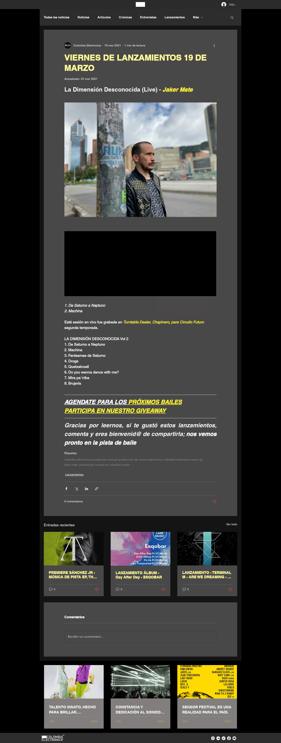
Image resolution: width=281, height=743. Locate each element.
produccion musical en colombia (100, 464)
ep (201, 459)
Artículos (104, 17)
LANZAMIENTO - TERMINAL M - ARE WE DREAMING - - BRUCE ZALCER (206, 574)
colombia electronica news (181, 459)
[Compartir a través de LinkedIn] (86, 489)
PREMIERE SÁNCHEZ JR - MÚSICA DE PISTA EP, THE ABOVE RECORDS (72, 574)
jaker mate (71, 464)
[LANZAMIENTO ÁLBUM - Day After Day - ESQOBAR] (141, 549)
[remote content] (140, 264)
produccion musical (104, 459)
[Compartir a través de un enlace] (97, 489)
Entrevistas (148, 17)
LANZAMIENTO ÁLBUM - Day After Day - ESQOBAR (139, 575)
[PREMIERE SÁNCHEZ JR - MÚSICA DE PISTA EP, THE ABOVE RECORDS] (74, 548)
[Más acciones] (214, 45)
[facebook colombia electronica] (229, 738)
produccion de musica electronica (141, 459)
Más (196, 17)
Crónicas (125, 17)
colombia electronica (77, 459)
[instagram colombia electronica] (213, 738)
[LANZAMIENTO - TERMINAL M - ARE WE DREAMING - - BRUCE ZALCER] (207, 548)
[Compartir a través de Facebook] (66, 489)
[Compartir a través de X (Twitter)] (76, 489)
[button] (232, 17)
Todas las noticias (56, 17)
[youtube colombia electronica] (234, 738)
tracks (126, 464)
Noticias (83, 17)
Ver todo (231, 524)
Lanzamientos (175, 17)
